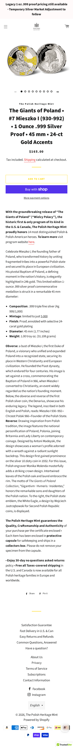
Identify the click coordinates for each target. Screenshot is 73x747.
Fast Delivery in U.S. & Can (36, 631)
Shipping (30, 160)
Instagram (38, 695)
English (35, 705)
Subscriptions (36, 674)
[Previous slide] (15, 92)
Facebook (38, 689)
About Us (36, 657)
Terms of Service (36, 668)
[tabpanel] (36, 58)
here (31, 242)
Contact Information (36, 680)
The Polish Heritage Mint (42, 715)
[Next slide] (57, 92)
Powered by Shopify (36, 720)
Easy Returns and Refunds (37, 636)
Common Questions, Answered (37, 642)
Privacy (37, 663)
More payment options (36, 198)
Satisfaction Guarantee (36, 625)
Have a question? (36, 648)
